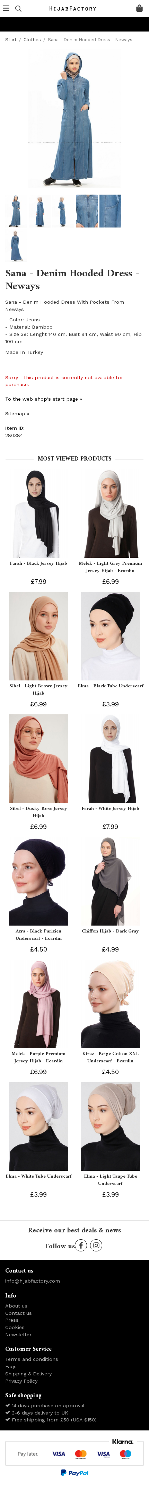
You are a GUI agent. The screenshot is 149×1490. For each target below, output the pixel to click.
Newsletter (18, 1334)
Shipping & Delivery (28, 1373)
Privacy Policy (21, 1381)
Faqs (11, 1366)
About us (16, 1306)
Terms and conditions (31, 1359)
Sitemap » (17, 413)
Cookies (15, 1327)
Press (12, 1320)
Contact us (18, 1313)
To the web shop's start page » (43, 399)
